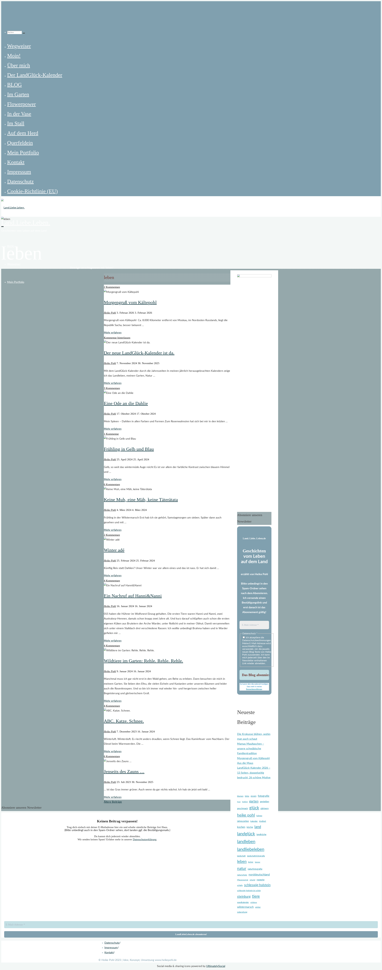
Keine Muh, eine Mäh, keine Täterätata (141, 499)
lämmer (257, 862)
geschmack (242, 808)
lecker (250, 862)
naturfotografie (255, 869)
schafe (240, 885)
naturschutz (242, 875)
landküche (261, 834)
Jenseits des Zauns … (124, 771)
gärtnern (265, 808)
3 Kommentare (112, 388)
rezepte (260, 880)
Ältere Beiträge (113, 802)
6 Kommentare (112, 484)
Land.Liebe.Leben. (25, 222)
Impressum (111, 947)
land (257, 827)
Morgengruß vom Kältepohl (130, 302)
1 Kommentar (111, 433)
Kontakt (109, 952)
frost (239, 802)
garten (253, 801)
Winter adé (114, 550)
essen (253, 796)
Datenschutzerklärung (254, 689)
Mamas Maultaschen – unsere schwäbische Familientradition (250, 749)
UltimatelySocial (215, 966)
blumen (240, 796)
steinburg (244, 896)
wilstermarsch (245, 907)
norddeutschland (259, 874)
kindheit (262, 821)
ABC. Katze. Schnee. (124, 721)
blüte (247, 796)
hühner (259, 816)
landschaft (241, 856)
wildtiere (253, 902)
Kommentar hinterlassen (117, 337)
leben (242, 861)
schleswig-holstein (257, 885)
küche (250, 827)
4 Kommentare (112, 580)
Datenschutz (111, 943)
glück (254, 808)
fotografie (263, 796)
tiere (256, 896)
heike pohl (246, 815)
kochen (241, 827)
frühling (245, 802)
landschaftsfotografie (256, 856)
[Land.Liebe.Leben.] (13, 207)
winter (258, 907)
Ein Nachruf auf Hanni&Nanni (133, 595)
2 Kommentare (112, 287)
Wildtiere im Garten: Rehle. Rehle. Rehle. (143, 660)
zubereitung (242, 912)
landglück (246, 834)
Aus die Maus (245, 763)
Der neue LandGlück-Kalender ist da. (139, 352)
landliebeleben (250, 849)
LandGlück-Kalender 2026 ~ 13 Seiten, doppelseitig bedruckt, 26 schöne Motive (254, 773)
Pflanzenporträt (242, 880)
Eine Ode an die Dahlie (126, 403)
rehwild (252, 880)
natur (241, 868)
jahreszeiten (243, 821)
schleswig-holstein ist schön (249, 891)
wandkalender (243, 903)
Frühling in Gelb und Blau (129, 449)
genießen (264, 802)
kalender (254, 821)
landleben (246, 842)
